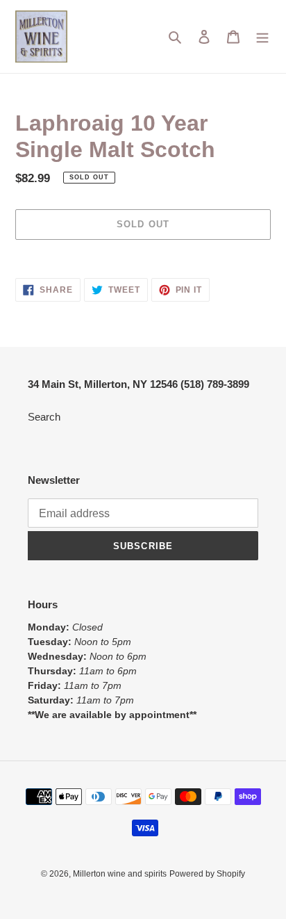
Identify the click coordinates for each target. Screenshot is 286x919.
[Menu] (262, 36)
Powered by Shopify (207, 874)
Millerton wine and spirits (120, 874)
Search (44, 417)
